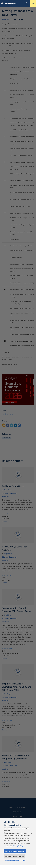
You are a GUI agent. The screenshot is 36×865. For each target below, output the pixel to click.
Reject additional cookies (14, 856)
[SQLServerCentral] (2, 3)
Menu (33, 3)
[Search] (26, 3)
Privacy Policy (18, 846)
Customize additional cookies (15, 861)
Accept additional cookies (14, 851)
